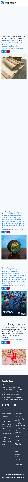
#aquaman (15, 274)
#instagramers (6, 225)
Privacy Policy (19, 464)
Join (2, 397)
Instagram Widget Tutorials (20, 419)
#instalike (4, 223)
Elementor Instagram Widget (6, 438)
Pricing (3, 444)
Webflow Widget (6, 441)
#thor (19, 216)
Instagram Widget (6, 421)
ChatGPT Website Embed (6, 427)
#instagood (18, 219)
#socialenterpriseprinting (9, 46)
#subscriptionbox (14, 217)
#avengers (4, 217)
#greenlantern (6, 274)
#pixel (10, 283)
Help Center (18, 414)
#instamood (12, 223)
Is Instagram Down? (20, 428)
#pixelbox (21, 225)
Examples (17, 416)
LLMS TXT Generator (18, 443)
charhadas (6, 339)
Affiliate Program (20, 425)
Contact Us (18, 457)
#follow (11, 219)
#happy (3, 221)
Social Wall (4, 419)
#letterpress (5, 44)
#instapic (14, 225)
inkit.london (6, 48)
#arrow (22, 270)
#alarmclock (5, 216)
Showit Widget (5, 431)
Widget (10, 2)
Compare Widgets (6, 414)
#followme (5, 219)
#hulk (20, 214)
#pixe (3, 227)
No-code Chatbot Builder (20, 435)
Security (17, 459)
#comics (17, 268)
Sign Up (3, 447)
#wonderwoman (11, 272)
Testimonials (18, 454)
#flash (3, 272)
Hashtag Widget (6, 424)
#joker (18, 270)
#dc (5, 268)
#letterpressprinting (16, 42)
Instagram (20, 48)
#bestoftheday (19, 221)
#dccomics (10, 268)
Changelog (18, 423)
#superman (5, 270)
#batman (12, 270)
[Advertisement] (14, 22)
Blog (16, 451)
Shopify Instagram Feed (6, 434)
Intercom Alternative (18, 431)
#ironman (13, 216)
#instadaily (10, 221)
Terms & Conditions (20, 462)
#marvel (15, 214)
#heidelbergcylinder (8, 40)
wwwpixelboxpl (7, 229)
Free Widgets (5, 416)
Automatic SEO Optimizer (19, 439)
